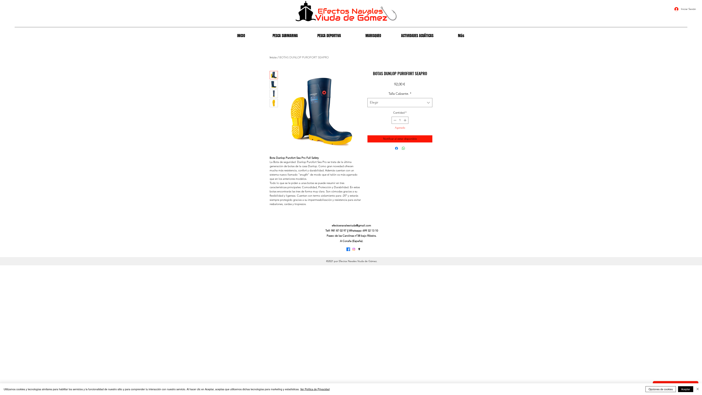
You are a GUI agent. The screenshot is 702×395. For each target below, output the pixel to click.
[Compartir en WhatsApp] (403, 148)
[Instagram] (354, 249)
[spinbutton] (400, 120)
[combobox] (399, 102)
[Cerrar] (697, 389)
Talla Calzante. (399, 94)
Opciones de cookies (661, 389)
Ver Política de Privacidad (315, 389)
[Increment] (405, 120)
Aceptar (685, 389)
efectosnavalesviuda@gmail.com (351, 225)
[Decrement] (394, 120)
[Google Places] (359, 249)
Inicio (273, 57)
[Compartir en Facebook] (396, 148)
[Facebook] (348, 249)
